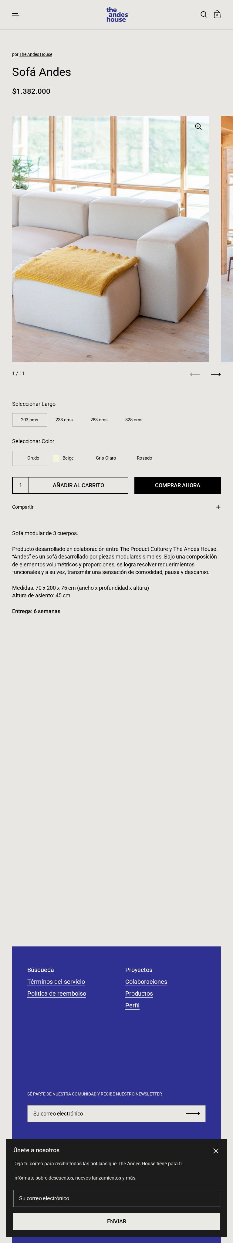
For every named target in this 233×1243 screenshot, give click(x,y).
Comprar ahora (177, 485)
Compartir (22, 507)
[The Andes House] (116, 14)
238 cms (64, 420)
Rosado (144, 458)
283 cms (99, 420)
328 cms (134, 420)
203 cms (29, 420)
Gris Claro (106, 458)
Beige (68, 458)
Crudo (33, 458)
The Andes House (35, 54)
